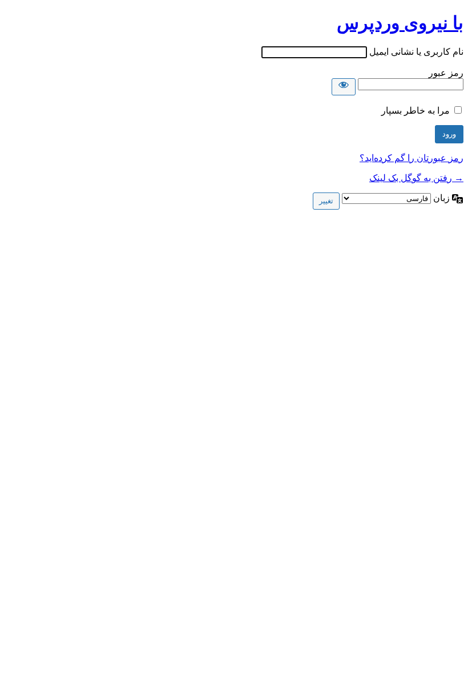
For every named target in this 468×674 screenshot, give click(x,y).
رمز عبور (446, 73)
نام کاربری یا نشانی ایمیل (416, 52)
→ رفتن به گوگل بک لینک (416, 178)
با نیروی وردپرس (400, 23)
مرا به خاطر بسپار (415, 110)
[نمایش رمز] (344, 86)
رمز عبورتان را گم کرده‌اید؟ (411, 158)
